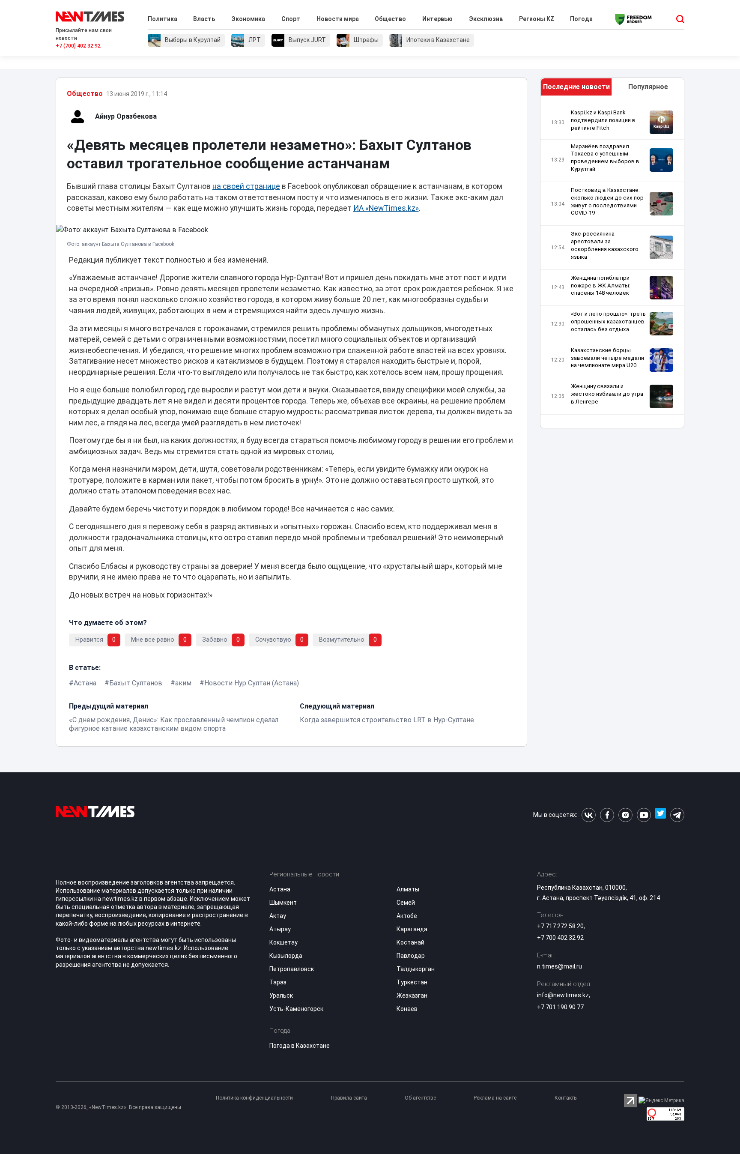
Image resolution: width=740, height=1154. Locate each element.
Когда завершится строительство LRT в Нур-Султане (387, 720)
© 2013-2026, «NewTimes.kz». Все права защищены (118, 1107)
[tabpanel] (612, 264)
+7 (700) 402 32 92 (78, 46)
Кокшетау (283, 942)
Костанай (410, 942)
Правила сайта (349, 1098)
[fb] (607, 815)
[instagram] (625, 815)
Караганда (412, 929)
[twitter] (660, 815)
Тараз (277, 982)
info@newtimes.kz (563, 995)
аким (183, 683)
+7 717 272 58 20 (560, 926)
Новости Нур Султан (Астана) (251, 683)
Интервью (437, 18)
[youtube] (644, 815)
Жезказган (412, 995)
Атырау (280, 929)
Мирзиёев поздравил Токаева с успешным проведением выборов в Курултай (605, 158)
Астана (85, 683)
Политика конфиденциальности (254, 1098)
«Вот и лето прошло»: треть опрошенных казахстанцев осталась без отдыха (608, 321)
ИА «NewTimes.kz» (386, 208)
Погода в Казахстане (299, 1045)
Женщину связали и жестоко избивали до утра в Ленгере (607, 394)
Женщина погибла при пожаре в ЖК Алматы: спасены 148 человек (600, 285)
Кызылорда (285, 955)
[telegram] (677, 815)
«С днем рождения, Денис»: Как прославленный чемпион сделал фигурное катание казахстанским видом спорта (173, 724)
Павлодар (411, 955)
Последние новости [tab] (576, 87)
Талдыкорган (416, 969)
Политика (162, 18)
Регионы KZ (536, 18)
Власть (204, 18)
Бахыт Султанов (135, 683)
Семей (406, 902)
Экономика (248, 18)
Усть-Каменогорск (296, 1008)
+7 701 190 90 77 (560, 1007)
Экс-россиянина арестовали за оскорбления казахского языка (605, 245)
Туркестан (412, 982)
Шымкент (283, 902)
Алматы (408, 889)
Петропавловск (291, 969)
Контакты (566, 1098)
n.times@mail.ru (559, 966)
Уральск (281, 995)
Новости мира (337, 18)
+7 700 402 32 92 (560, 937)
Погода (581, 18)
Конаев (407, 1008)
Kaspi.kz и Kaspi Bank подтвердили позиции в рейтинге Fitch (603, 120)
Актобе (407, 915)
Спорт (290, 18)
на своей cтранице (246, 186)
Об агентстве (420, 1098)
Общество (390, 18)
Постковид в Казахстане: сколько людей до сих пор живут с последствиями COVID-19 (607, 201)
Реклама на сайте (495, 1098)
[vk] (589, 815)
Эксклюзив (486, 18)
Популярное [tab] (648, 87)
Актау (277, 915)
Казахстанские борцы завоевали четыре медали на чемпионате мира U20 (607, 358)
